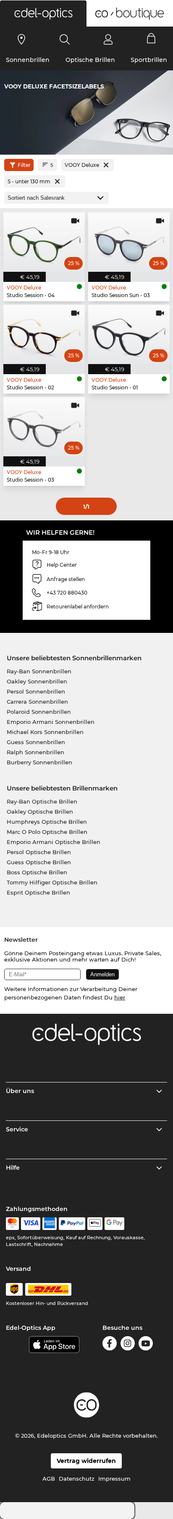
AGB (48, 1478)
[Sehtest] (21, 39)
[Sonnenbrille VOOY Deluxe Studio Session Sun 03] (129, 242)
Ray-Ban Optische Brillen (42, 801)
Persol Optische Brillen (39, 852)
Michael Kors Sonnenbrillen (45, 732)
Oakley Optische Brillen (40, 811)
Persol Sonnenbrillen (36, 691)
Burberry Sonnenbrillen (39, 762)
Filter (24, 165)
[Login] (108, 39)
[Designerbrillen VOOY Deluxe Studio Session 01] (129, 334)
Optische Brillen (90, 60)
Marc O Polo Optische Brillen (47, 831)
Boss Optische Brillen (37, 872)
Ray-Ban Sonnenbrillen (39, 671)
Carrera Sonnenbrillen (37, 701)
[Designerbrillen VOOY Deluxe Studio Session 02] (44, 334)
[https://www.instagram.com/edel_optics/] (128, 1344)
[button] (43, 13)
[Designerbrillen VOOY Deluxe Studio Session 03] (44, 426)
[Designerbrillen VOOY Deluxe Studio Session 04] (44, 242)
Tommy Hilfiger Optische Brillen (52, 882)
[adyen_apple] (94, 1223)
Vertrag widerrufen (86, 1461)
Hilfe (13, 1167)
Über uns (20, 1091)
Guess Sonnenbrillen (36, 742)
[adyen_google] (114, 1223)
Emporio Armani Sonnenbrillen (50, 721)
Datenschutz (76, 1478)
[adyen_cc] (12, 1223)
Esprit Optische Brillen (38, 892)
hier (119, 997)
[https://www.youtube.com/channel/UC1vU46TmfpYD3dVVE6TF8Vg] (146, 1344)
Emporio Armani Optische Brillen (53, 842)
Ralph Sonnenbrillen (35, 752)
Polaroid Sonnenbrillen (39, 711)
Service (17, 1129)
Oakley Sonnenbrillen (37, 681)
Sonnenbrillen (28, 60)
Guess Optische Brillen (39, 862)
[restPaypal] (72, 1223)
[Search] (65, 39)
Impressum (114, 1478)
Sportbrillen (149, 60)
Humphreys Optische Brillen (47, 821)
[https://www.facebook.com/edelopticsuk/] (109, 1344)
